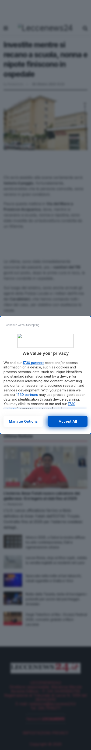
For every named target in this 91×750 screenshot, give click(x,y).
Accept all (68, 421)
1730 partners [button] (33, 362)
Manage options (23, 421)
